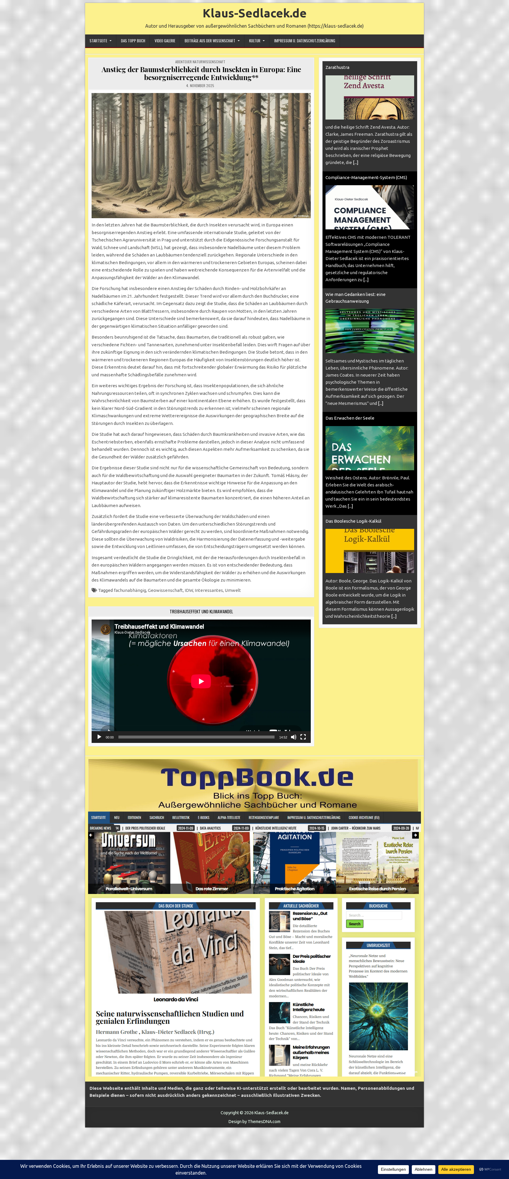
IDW (189, 590)
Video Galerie (165, 41)
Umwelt (233, 590)
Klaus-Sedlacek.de (255, 13)
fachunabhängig (130, 590)
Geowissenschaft (165, 590)
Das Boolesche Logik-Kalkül (353, 521)
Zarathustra (337, 67)
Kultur (254, 41)
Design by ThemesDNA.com (254, 1121)
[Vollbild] (303, 737)
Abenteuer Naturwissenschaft (200, 61)
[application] (201, 681)
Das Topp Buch (133, 41)
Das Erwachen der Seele (349, 417)
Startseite (98, 41)
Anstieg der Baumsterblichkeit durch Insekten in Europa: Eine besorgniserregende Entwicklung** (201, 73)
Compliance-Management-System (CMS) (366, 177)
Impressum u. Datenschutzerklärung (304, 41)
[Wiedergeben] (99, 737)
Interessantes (209, 590)
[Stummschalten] (294, 737)
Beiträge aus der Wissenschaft (210, 41)
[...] (355, 162)
